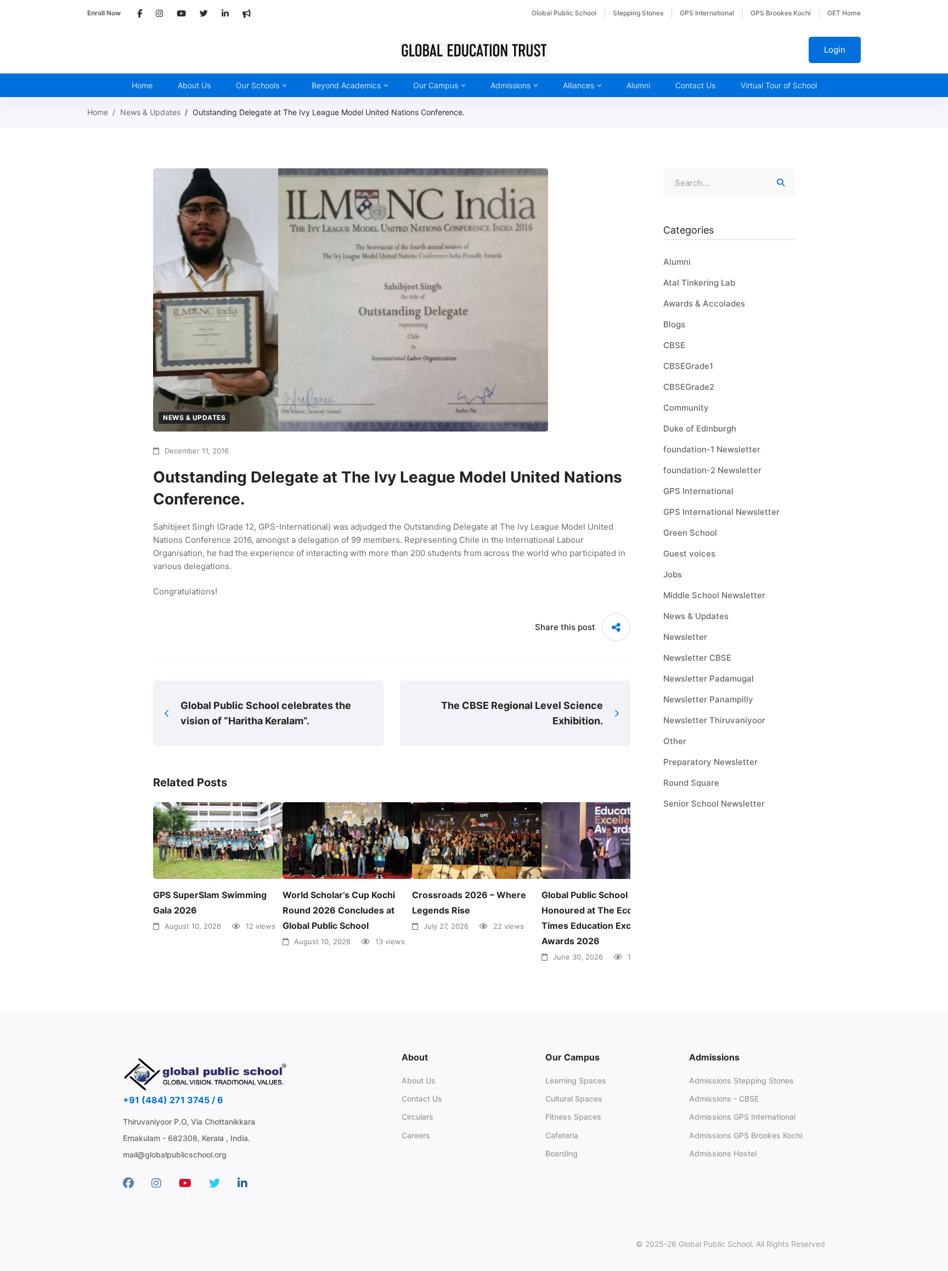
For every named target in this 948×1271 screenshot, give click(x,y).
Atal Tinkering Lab (699, 282)
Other (674, 741)
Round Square (691, 783)
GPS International (698, 491)
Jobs (672, 574)
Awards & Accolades (704, 303)
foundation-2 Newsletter (712, 470)
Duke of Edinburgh (699, 428)
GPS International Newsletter (721, 512)
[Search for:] (729, 183)
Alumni (677, 262)
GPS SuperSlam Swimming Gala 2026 (210, 902)
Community (686, 407)
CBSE (674, 345)
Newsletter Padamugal (708, 678)
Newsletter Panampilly (708, 699)
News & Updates (150, 112)
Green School (690, 532)
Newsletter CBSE (697, 657)
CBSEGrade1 (688, 366)
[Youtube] (185, 1183)
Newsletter (685, 637)
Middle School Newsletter (714, 595)
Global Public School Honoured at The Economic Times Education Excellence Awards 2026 (601, 917)
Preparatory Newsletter (710, 762)
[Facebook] (128, 1183)
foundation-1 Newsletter (711, 449)
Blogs (674, 324)
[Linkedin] (242, 1183)
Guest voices (689, 553)
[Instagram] (156, 1183)
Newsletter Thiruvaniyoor (714, 720)
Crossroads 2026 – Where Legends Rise (469, 902)
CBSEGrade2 (688, 387)
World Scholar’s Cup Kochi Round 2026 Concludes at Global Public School (339, 910)
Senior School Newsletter (714, 803)
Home (97, 112)
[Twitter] (214, 1183)
